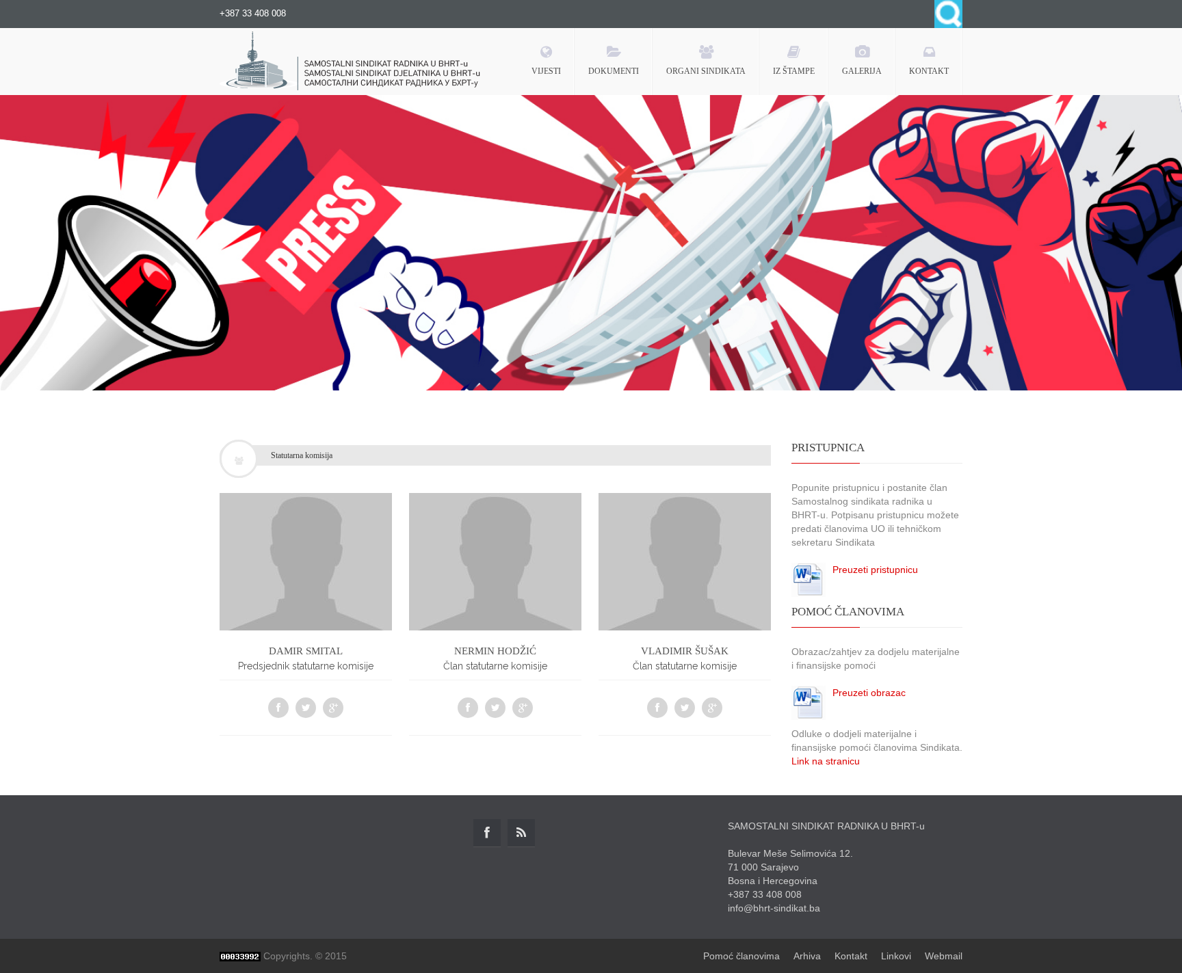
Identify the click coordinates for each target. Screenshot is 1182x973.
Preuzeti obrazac (869, 692)
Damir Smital (306, 650)
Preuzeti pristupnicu (875, 569)
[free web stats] (240, 955)
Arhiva (807, 955)
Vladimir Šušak (684, 650)
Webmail (943, 955)
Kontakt (851, 955)
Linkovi (896, 955)
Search (948, 14)
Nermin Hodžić (495, 650)
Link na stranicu (825, 761)
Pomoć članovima (741, 955)
